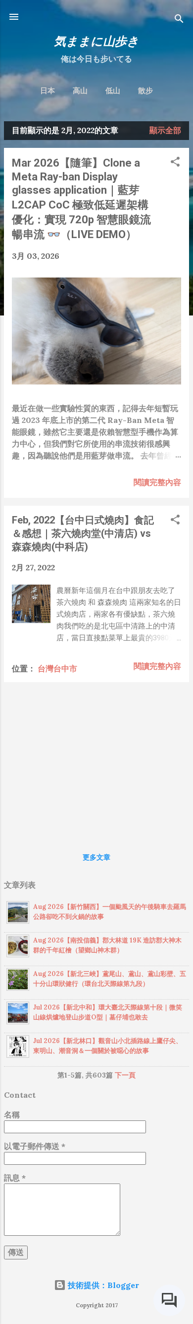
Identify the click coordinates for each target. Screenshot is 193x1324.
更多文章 (96, 857)
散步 (145, 90)
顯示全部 (165, 130)
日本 (47, 90)
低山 (112, 90)
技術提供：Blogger (102, 1285)
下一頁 (125, 1075)
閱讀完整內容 (157, 482)
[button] (175, 163)
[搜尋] (179, 20)
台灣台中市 (57, 668)
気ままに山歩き (96, 41)
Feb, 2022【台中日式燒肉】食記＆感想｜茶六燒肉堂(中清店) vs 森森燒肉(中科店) (83, 533)
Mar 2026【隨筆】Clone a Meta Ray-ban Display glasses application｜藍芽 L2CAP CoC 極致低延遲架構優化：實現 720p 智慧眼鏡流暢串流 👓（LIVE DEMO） (81, 199)
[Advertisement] (96, 759)
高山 (80, 90)
